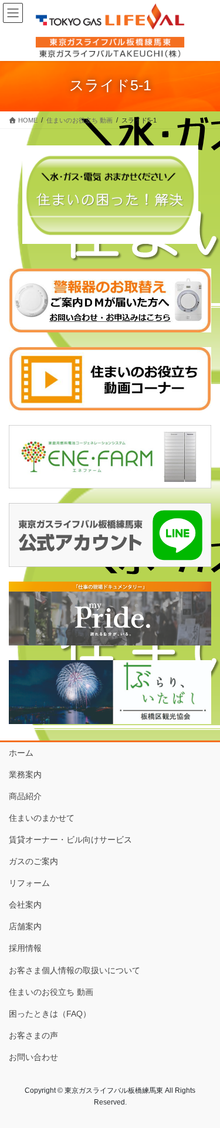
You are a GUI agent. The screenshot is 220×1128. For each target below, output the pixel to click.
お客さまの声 (33, 1035)
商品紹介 (25, 796)
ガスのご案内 (33, 861)
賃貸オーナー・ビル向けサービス (70, 839)
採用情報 (25, 948)
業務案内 (25, 774)
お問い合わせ (33, 1057)
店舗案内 (25, 926)
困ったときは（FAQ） (50, 1013)
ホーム (21, 752)
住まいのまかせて (42, 818)
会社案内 (25, 904)
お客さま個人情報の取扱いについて (74, 970)
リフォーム (29, 883)
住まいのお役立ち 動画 (51, 992)
